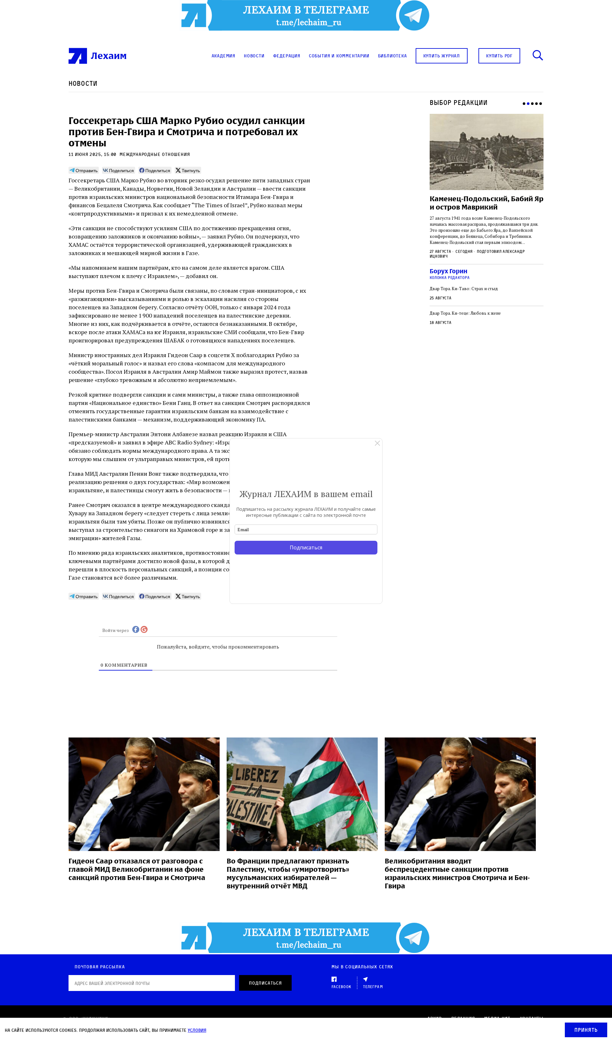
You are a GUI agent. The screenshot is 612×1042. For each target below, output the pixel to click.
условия (197, 1030)
